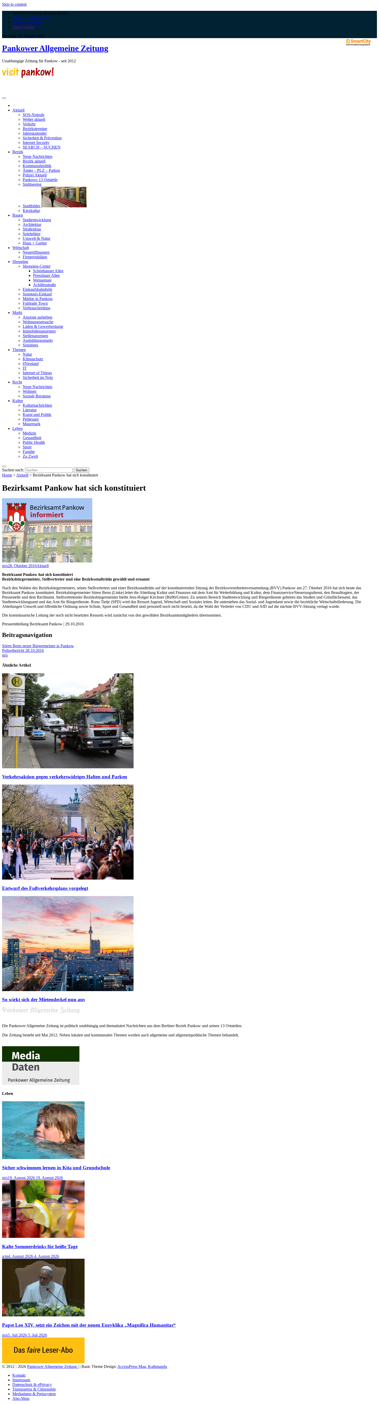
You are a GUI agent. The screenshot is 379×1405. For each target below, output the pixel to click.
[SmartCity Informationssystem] (358, 43)
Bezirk (17, 152)
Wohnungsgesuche (38, 322)
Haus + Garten (35, 243)
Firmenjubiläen (35, 257)
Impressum (21, 1380)
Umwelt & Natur (36, 238)
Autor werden (23, 27)
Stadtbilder (32, 206)
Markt (17, 312)
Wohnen (29, 391)
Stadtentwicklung (37, 220)
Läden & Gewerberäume (43, 326)
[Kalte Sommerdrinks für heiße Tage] (43, 1236)
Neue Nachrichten (37, 156)
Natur (27, 354)
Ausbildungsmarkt (38, 340)
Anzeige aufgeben (37, 317)
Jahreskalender (35, 133)
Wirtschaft (20, 247)
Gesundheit (32, 438)
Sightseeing (32, 184)
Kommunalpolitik (37, 166)
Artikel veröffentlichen (30, 17)
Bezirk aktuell (34, 161)
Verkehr (29, 124)
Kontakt (19, 1375)
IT (25, 368)
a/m (5, 1256)
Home (7, 475)
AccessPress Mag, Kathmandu (142, 1366)
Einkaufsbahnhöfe (37, 289)
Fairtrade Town (35, 303)
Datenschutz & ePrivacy (32, 1384)
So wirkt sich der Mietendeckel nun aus (43, 999)
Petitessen (31, 419)
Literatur (30, 410)
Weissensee (42, 280)
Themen (19, 349)
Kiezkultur (31, 210)
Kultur (17, 400)
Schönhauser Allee (48, 271)
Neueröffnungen (36, 252)
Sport (27, 447)
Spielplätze (31, 234)
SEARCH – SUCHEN (42, 147)
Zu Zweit (30, 456)
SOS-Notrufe (33, 115)
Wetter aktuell (34, 119)
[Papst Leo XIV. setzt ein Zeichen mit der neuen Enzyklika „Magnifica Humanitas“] (43, 1315)
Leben (17, 428)
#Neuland (31, 363)
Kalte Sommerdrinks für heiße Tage (40, 1246)
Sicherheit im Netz (38, 377)
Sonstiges (30, 345)
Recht (17, 382)
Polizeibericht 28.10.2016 (23, 650)
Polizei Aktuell (35, 175)
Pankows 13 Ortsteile (40, 179)
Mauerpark (31, 424)
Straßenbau (32, 229)
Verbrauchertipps (36, 308)
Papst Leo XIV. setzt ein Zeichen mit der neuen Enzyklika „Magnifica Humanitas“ (89, 1325)
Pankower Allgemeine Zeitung (55, 48)
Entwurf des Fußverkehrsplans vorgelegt (45, 888)
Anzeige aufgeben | (28, 22)
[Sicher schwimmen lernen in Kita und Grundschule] (43, 1157)
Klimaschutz (33, 359)
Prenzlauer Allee (46, 275)
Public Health (34, 442)
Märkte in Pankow (38, 298)
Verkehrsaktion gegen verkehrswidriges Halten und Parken (64, 776)
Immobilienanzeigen (39, 331)
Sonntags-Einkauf (37, 294)
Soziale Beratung (37, 396)
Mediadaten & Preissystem (34, 1394)
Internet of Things (37, 373)
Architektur (32, 224)
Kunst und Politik (37, 414)
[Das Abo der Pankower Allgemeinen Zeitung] (43, 1362)
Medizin (29, 433)
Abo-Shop (20, 1398)
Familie (29, 451)
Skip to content (14, 4)
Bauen (17, 215)
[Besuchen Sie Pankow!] (28, 76)
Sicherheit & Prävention (42, 138)
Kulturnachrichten (37, 405)
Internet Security (36, 142)
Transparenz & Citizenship (34, 1389)
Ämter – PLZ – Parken (41, 170)
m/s (5, 566)
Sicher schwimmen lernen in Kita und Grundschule (56, 1167)
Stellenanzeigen (35, 336)
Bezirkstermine (35, 128)
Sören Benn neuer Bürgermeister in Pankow (38, 646)
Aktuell (18, 110)
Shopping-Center (37, 266)
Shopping (20, 261)
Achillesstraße (44, 285)
